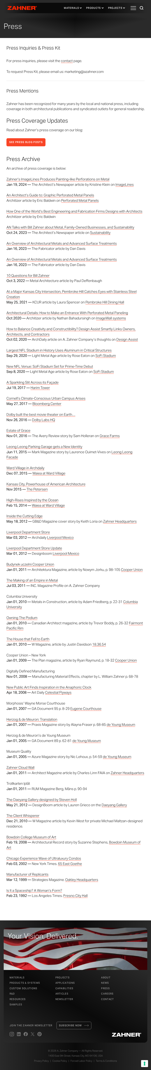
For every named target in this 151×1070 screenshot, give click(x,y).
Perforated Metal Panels (80, 200)
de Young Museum (121, 724)
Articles (61, 993)
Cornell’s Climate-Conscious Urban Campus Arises (45, 398)
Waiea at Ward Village (48, 473)
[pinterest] (39, 1034)
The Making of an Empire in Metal (32, 580)
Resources (18, 999)
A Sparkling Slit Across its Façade (32, 382)
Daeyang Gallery (114, 805)
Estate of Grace (18, 430)
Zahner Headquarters (120, 521)
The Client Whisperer (22, 815)
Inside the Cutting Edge (24, 516)
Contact (107, 999)
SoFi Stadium (105, 355)
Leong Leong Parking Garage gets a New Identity (44, 446)
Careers (107, 993)
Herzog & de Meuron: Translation (31, 719)
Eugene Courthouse (85, 708)
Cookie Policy (59, 1060)
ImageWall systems (111, 318)
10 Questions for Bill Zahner (28, 275)
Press (105, 988)
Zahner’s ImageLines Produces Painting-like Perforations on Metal (57, 179)
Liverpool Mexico (60, 537)
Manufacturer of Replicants (27, 874)
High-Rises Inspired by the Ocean (32, 500)
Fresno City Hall (75, 895)
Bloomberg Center (46, 403)
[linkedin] (19, 1034)
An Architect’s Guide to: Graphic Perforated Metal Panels (50, 195)
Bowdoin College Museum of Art (31, 837)
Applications (65, 982)
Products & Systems (25, 982)
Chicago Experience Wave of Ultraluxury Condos (43, 858)
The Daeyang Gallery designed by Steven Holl (41, 799)
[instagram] (12, 1034)
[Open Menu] (133, 8)
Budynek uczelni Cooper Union (30, 564)
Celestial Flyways (58, 692)
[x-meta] (32, 1034)
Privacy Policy (41, 1060)
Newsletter (64, 999)
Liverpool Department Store (28, 532)
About (105, 977)
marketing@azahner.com (84, 71)
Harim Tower (40, 387)
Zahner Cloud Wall (20, 767)
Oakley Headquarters (81, 879)
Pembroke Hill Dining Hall (104, 302)
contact (67, 61)
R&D (12, 993)
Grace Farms (110, 436)
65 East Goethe (70, 863)
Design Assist (127, 339)
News (105, 982)
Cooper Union (132, 569)
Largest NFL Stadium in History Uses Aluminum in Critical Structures (59, 350)
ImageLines (124, 184)
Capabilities (64, 988)
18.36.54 (99, 644)
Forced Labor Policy (81, 1060)
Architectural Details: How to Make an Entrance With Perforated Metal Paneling (67, 313)
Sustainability (100, 232)
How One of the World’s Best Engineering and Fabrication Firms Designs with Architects (74, 211)
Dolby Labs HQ (43, 420)
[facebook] (26, 1034)
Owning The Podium (21, 617)
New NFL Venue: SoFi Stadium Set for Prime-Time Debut (49, 366)
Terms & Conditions (106, 1060)
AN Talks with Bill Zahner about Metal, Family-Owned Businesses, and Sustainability (70, 227)
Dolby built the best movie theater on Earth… (40, 414)
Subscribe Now (70, 1025)
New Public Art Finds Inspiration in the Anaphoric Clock (48, 687)
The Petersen (37, 489)
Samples (16, 1004)
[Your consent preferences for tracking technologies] (144, 1063)
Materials (71, 8)
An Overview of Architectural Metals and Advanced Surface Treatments (61, 243)
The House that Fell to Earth (27, 639)
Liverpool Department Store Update (34, 548)
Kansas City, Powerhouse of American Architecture (45, 484)
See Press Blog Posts (26, 142)
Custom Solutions (23, 988)
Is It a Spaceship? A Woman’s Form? (34, 890)
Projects (115, 8)
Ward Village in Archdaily (25, 468)
